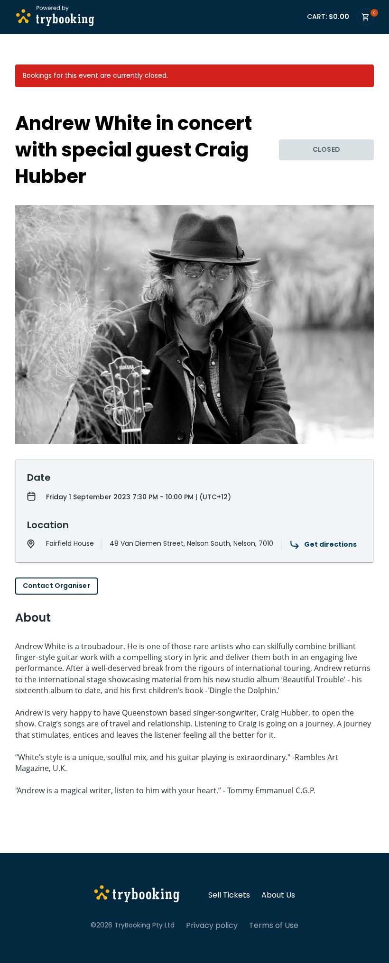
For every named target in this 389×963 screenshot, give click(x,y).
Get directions (330, 544)
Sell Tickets (229, 895)
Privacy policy (212, 925)
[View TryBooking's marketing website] (137, 895)
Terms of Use (273, 925)
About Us (278, 895)
